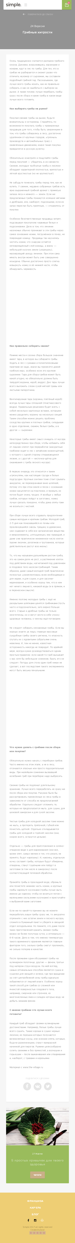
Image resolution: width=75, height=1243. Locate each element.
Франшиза (35, 1201)
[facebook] (27, 1086)
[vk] (38, 1087)
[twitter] (48, 1086)
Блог (35, 1214)
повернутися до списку (40, 14)
